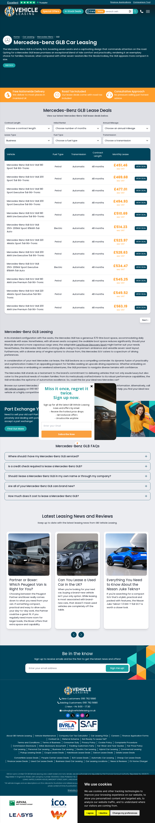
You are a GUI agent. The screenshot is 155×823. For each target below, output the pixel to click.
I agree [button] (90, 813)
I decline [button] (103, 813)
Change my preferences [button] (124, 813)
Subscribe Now (66, 433)
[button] (66, 393)
